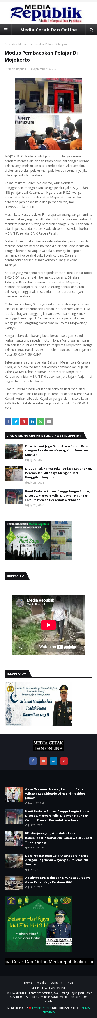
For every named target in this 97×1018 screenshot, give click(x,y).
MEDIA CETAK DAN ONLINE (48, 988)
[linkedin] (53, 761)
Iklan (70, 983)
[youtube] (43, 761)
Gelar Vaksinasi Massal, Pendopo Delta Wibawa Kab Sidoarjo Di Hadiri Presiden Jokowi (55, 793)
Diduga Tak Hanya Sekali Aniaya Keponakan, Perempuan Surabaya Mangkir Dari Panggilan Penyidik (58, 472)
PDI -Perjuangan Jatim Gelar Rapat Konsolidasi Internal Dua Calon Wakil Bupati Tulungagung (58, 837)
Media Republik (17, 69)
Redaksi (41, 983)
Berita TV (56, 983)
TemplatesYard (41, 1008)
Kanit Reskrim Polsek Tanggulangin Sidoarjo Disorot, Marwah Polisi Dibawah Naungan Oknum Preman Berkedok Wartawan (58, 495)
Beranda (10, 44)
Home (28, 983)
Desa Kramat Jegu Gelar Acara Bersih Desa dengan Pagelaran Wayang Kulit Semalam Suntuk (56, 450)
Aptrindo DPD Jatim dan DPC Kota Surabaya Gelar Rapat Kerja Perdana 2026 (58, 880)
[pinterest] (64, 761)
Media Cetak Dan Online (48, 30)
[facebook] (33, 761)
